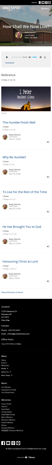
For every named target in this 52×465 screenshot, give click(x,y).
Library (4, 425)
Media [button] (3, 368)
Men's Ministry (7, 417)
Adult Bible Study (8, 414)
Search (34, 2)
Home (3, 360)
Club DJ (4, 406)
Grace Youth (6, 404)
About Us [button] (5, 372)
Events (4, 363)
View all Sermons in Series (12, 292)
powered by (24, 459)
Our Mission (6, 387)
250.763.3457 (14, 330)
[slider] (16, 57)
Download (9, 62)
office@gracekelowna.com (18, 334)
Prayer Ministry (7, 422)
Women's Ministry (8, 420)
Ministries (5, 365)
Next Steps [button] (5, 375)
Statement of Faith (8, 390)
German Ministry (7, 428)
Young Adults (6, 412)
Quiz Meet (5, 409)
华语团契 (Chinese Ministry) (12, 430)
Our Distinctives (7, 392)
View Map (5, 320)
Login (44, 449)
